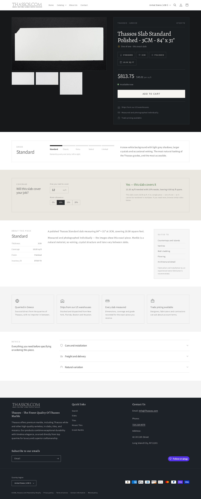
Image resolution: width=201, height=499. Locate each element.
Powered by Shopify (34, 493)
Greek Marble (78, 430)
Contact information (78, 493)
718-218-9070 (138, 424)
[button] (61, 5)
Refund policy (93, 493)
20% (76, 202)
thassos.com (22, 493)
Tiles (74, 420)
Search (75, 410)
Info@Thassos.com (148, 410)
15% (68, 202)
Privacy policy (48, 493)
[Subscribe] (58, 458)
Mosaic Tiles (77, 425)
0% (53, 202)
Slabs (74, 415)
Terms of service (62, 493)
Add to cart (151, 94)
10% (60, 202)
